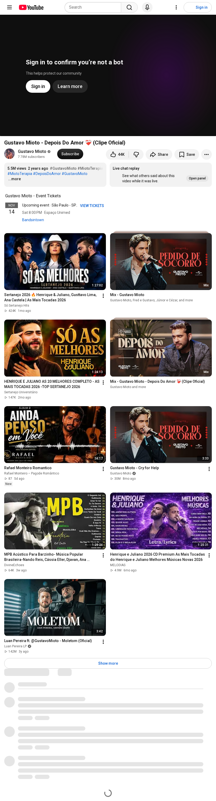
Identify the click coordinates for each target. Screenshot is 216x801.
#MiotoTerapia (90, 168)
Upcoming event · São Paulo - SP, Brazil (54, 205)
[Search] (129, 7)
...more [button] (14, 179)
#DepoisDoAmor (47, 174)
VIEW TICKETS (92, 206)
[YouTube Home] (31, 7)
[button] (161, 175)
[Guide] (9, 7)
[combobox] (94, 7)
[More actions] (206, 154)
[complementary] (64, 196)
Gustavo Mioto (32, 151)
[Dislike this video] (136, 154)
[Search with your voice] (147, 7)
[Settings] (176, 7)
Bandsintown (33, 220)
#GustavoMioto (63, 168)
